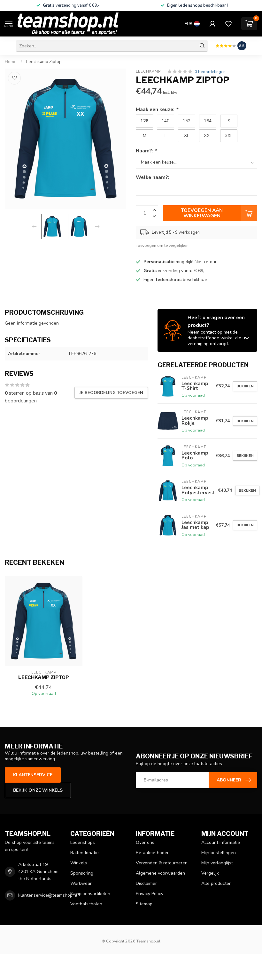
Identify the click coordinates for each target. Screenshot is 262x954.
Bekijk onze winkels (38, 790)
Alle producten (216, 883)
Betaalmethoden (153, 853)
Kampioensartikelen (90, 894)
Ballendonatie (84, 853)
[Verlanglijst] (228, 23)
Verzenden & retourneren (162, 863)
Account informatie (220, 842)
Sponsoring (81, 873)
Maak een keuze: (157, 109)
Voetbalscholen (86, 904)
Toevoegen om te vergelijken (162, 245)
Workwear (81, 883)
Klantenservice (32, 775)
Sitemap (144, 904)
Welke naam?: (152, 177)
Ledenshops (82, 842)
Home (11, 62)
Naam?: (146, 150)
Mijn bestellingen (218, 853)
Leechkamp (148, 71)
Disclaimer (146, 883)
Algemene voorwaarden (160, 873)
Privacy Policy (149, 894)
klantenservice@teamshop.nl (47, 895)
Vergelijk (210, 873)
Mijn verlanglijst (217, 863)
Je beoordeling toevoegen (111, 393)
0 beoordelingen (210, 71)
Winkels (78, 863)
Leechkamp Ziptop (44, 62)
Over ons (145, 842)
